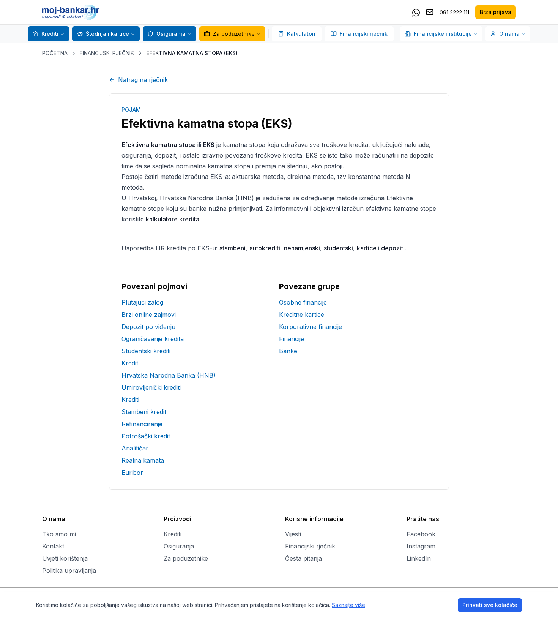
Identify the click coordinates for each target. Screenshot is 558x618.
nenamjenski (302, 248)
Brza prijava (495, 12)
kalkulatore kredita (172, 219)
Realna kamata (142, 460)
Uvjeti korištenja (65, 558)
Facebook (421, 534)
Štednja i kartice (107, 33)
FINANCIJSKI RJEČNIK (107, 53)
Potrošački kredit (145, 436)
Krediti (49, 33)
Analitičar (134, 448)
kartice (367, 248)
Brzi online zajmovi (148, 314)
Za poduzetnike (234, 33)
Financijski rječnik (364, 33)
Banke (288, 351)
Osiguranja (171, 33)
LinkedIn (419, 558)
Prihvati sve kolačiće (489, 605)
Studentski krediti (145, 351)
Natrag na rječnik (143, 80)
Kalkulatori (301, 33)
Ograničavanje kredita (152, 339)
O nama (509, 33)
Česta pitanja (303, 558)
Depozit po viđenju (148, 326)
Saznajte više (348, 605)
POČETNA (55, 53)
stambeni (232, 248)
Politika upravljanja (69, 570)
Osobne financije (303, 302)
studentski (338, 248)
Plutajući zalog (142, 302)
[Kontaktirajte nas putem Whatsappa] (416, 12)
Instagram (421, 546)
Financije (291, 339)
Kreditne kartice (301, 314)
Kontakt (53, 546)
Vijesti (293, 534)
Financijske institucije (443, 33)
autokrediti (264, 248)
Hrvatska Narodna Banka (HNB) (168, 375)
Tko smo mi (59, 534)
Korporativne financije (310, 326)
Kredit (129, 363)
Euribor (132, 472)
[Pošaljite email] (429, 12)
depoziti (393, 248)
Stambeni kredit (143, 412)
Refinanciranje (141, 424)
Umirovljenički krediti (151, 387)
